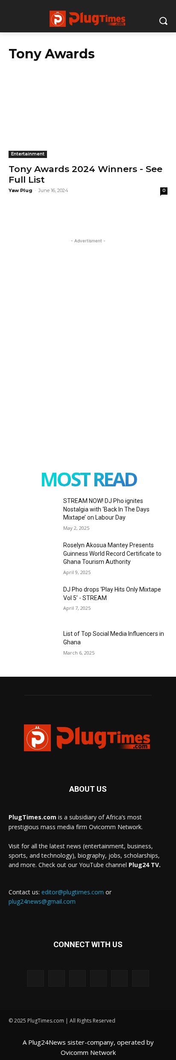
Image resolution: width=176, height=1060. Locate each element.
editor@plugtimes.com (72, 892)
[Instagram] (56, 978)
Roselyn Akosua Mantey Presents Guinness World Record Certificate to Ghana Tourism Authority (112, 553)
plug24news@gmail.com (42, 901)
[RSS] (77, 978)
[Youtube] (140, 978)
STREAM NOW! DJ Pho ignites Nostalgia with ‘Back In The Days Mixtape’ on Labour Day (106, 509)
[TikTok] (98, 978)
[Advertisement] (88, 333)
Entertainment (27, 154)
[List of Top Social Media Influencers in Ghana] (32, 646)
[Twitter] (119, 978)
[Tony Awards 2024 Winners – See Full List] (88, 118)
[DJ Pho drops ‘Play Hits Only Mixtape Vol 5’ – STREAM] (32, 602)
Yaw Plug (20, 190)
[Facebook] (35, 978)
